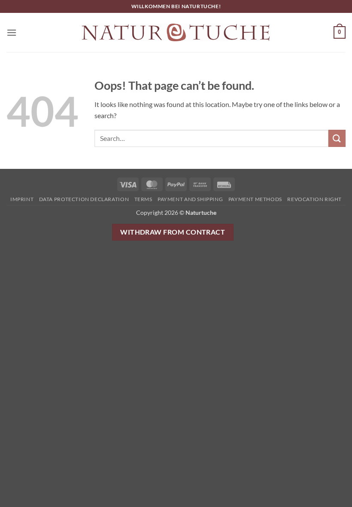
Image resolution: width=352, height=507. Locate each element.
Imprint (21, 199)
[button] (11, 32)
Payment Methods (255, 199)
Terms (143, 199)
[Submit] (337, 138)
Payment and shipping (190, 199)
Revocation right (314, 199)
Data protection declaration (84, 199)
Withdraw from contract (172, 232)
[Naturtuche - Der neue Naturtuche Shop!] (176, 32)
